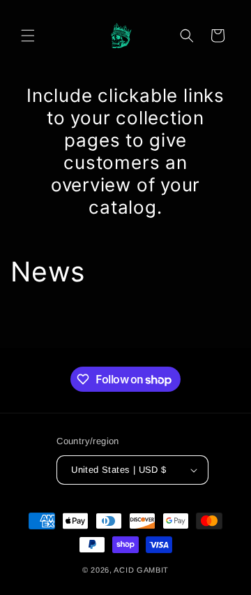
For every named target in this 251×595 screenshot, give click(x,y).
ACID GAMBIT (141, 570)
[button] (28, 35)
